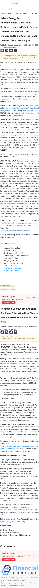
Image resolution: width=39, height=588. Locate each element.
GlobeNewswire (9, 48)
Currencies (33, 13)
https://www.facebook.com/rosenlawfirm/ (15, 230)
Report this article (9, 302)
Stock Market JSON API (9, 578)
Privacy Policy (6, 585)
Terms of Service (19, 585)
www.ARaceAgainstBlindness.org (12, 522)
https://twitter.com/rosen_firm (23, 225)
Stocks (3, 13)
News (10, 13)
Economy (23, 13)
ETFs (16, 13)
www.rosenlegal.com (11, 271)
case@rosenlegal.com (27, 113)
